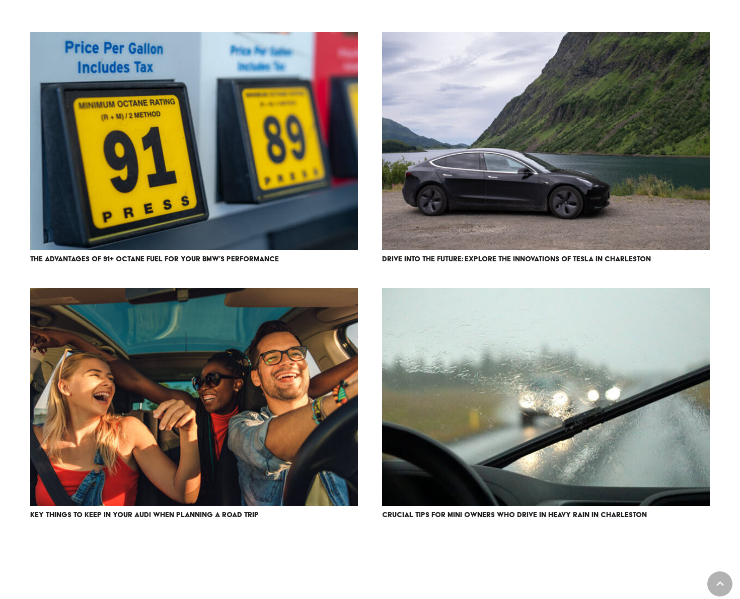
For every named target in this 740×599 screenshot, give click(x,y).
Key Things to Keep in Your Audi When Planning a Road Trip (144, 515)
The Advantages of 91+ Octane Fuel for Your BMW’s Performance (154, 259)
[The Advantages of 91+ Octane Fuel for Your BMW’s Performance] (194, 141)
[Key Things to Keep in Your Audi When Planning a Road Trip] (194, 397)
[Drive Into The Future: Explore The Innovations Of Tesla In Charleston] (546, 141)
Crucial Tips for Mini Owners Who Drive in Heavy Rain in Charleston (514, 515)
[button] (719, 583)
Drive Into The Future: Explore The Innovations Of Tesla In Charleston (516, 259)
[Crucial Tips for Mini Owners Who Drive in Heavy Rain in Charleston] (546, 397)
